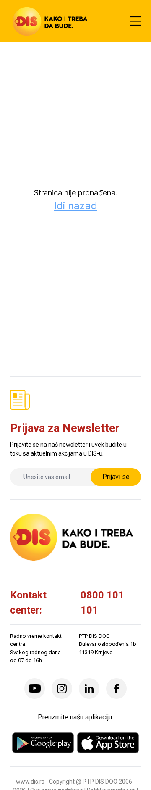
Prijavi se (116, 477)
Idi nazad (75, 206)
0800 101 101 (102, 602)
